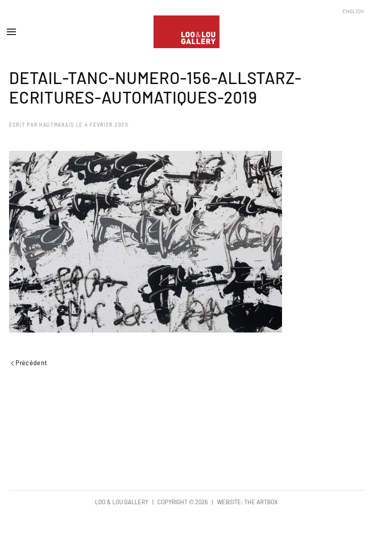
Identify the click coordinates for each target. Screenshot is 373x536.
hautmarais (56, 124)
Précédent (30, 362)
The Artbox (261, 502)
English (353, 11)
